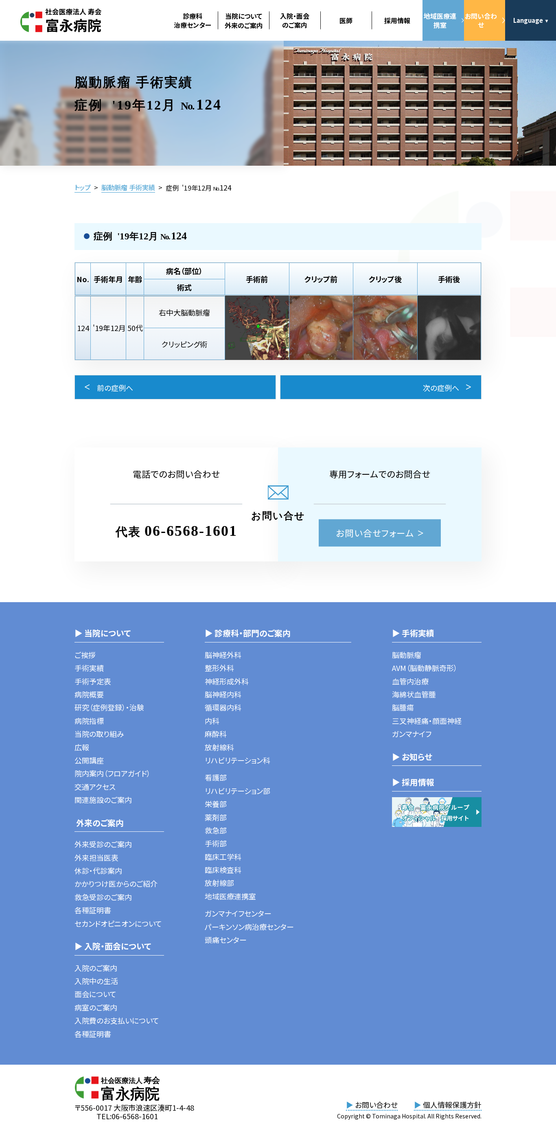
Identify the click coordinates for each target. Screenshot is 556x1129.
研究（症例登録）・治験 (109, 707)
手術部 (216, 843)
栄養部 (216, 803)
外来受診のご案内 (103, 844)
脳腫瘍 (403, 707)
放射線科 (219, 747)
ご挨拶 (85, 654)
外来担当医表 (96, 857)
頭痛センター (226, 939)
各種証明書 (92, 910)
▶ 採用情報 (413, 782)
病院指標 (89, 720)
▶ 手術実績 (413, 633)
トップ (82, 187)
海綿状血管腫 (414, 694)
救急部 (216, 830)
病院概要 (89, 694)
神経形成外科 (227, 681)
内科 (212, 720)
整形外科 (219, 667)
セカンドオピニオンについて (118, 923)
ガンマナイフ (411, 733)
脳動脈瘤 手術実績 (128, 187)
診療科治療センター (192, 20)
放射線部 (219, 882)
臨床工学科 (223, 856)
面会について (95, 994)
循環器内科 (223, 707)
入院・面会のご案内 (294, 20)
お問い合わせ (481, 20)
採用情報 (397, 20)
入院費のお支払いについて (116, 1020)
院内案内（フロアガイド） (112, 773)
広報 (81, 747)
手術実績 (89, 667)
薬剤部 (216, 817)
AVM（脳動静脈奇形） (424, 667)
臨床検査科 (223, 869)
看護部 (216, 777)
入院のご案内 (95, 967)
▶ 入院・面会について (112, 946)
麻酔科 (216, 733)
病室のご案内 (95, 1007)
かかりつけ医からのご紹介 (116, 883)
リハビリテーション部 (237, 790)
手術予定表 (92, 681)
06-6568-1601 (190, 531)
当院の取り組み (99, 733)
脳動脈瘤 (406, 654)
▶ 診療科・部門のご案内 (248, 633)
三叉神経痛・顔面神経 (427, 720)
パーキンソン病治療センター (249, 926)
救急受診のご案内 (103, 897)
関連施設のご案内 (103, 799)
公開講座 (89, 760)
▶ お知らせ (412, 757)
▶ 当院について (102, 633)
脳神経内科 (223, 694)
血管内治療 (410, 681)
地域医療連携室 (440, 20)
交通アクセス (95, 786)
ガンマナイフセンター (238, 913)
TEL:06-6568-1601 (127, 1116)
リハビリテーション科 (237, 760)
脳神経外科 (223, 654)
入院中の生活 (96, 981)
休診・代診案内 (98, 870)
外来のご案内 (99, 823)
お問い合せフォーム (375, 533)
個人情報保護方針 (448, 1104)
